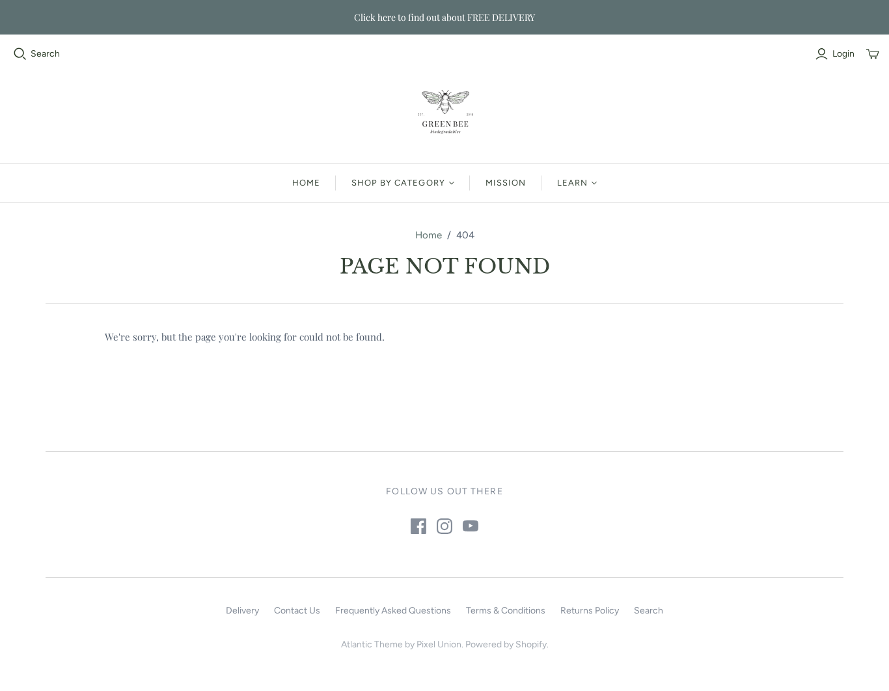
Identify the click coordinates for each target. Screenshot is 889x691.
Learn (572, 183)
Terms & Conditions (505, 610)
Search (45, 53)
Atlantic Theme (372, 644)
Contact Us (297, 610)
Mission (506, 183)
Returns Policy (589, 610)
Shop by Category (398, 183)
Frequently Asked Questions (393, 610)
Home (306, 183)
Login (843, 53)
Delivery (242, 610)
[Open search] (20, 54)
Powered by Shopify (506, 644)
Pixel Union (439, 644)
